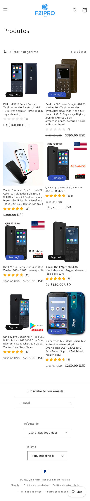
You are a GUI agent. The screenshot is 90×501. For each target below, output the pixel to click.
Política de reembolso (36, 485)
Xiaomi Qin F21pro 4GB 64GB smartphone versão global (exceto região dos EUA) (65, 270)
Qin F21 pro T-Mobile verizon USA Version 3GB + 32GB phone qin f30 (23, 268)
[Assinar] (70, 403)
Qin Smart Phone (38, 479)
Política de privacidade (66, 485)
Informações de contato (59, 491)
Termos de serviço (31, 491)
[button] (5, 10)
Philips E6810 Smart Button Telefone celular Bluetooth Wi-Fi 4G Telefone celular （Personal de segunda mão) (23, 109)
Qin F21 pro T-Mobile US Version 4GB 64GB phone (64, 189)
